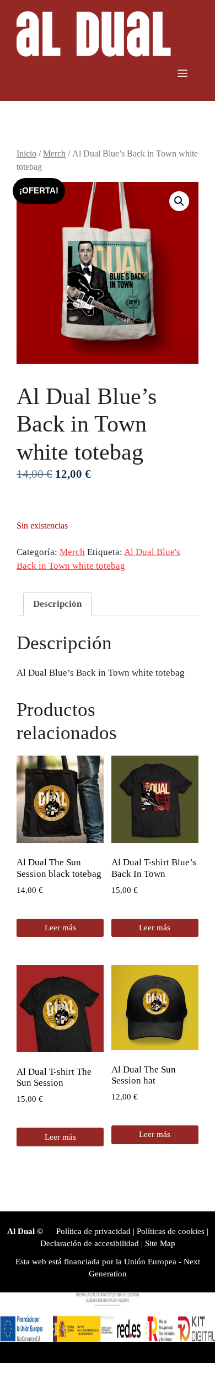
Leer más (60, 927)
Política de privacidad (93, 1231)
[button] (179, 201)
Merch (54, 153)
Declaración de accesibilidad (89, 1243)
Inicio (26, 153)
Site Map (160, 1243)
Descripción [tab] (57, 604)
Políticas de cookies (171, 1231)
